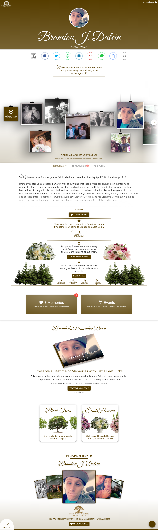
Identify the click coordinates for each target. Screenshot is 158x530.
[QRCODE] (33, 56)
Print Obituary (80, 215)
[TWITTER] (56, 56)
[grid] (79, 124)
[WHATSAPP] (67, 56)
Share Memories (80, 524)
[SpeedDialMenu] (152, 524)
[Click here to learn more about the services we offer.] (79, 511)
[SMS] (101, 56)
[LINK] (124, 56)
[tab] (60, 165)
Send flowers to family (78, 257)
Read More (79, 210)
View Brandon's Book (79, 388)
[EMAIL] (90, 56)
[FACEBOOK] (45, 56)
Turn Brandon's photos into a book (79, 155)
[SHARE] (113, 56)
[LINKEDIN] (79, 56)
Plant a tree (79, 276)
